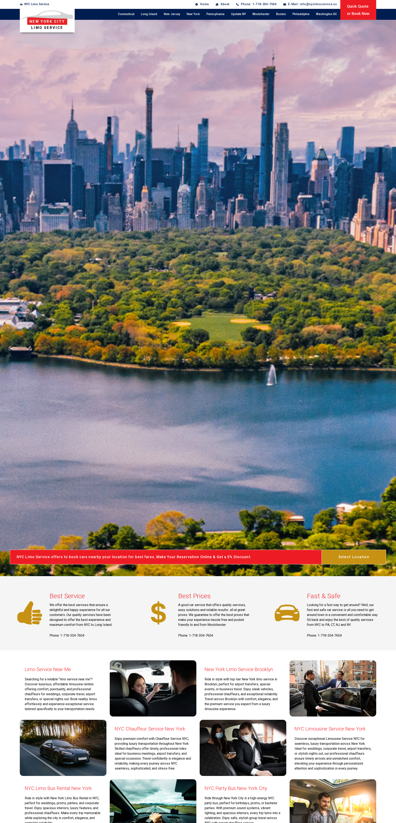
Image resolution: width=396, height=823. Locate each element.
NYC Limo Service (36, 4)
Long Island (149, 14)
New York (193, 14)
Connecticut (126, 14)
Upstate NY (238, 14)
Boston (281, 14)
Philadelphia (300, 14)
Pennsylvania (215, 14)
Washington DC (326, 14)
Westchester (261, 14)
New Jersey (172, 14)
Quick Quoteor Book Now (358, 10)
